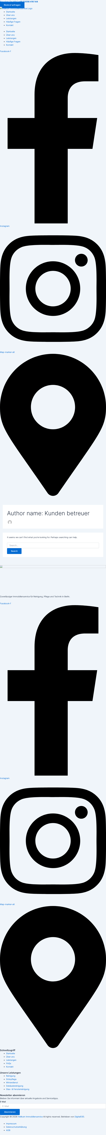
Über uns (10, 15)
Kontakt (9, 25)
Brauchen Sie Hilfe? (19, 1)
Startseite (10, 12)
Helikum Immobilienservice (30, 1116)
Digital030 (79, 1116)
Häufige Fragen (13, 22)
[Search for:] (53, 545)
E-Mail (3, 1101)
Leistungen (11, 18)
